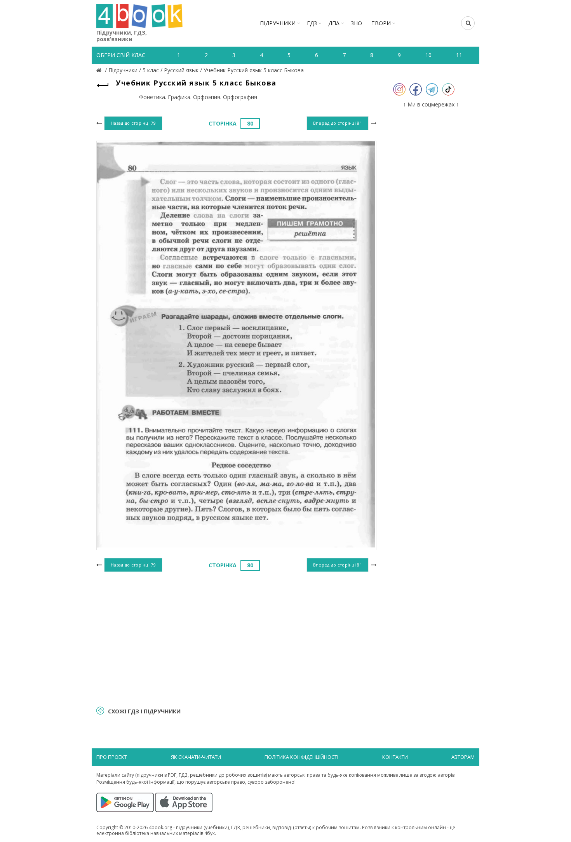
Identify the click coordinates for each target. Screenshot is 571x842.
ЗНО (356, 23)
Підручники (278, 23)
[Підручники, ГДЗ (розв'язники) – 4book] (99, 70)
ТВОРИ (381, 23)
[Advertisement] (236, 637)
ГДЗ (312, 23)
